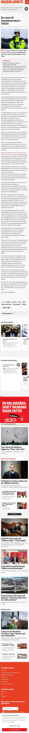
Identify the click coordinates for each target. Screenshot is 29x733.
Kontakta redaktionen (7, 675)
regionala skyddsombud (6, 304)
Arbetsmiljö (8, 302)
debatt (19, 302)
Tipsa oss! (4, 677)
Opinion (23, 302)
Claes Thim (14, 302)
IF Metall (3, 692)
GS (2, 694)
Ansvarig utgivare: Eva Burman (10, 673)
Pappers (3, 696)
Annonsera (4, 681)
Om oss (3, 670)
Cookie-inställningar (7, 684)
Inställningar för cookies (14, 725)
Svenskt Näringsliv (16, 304)
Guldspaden (4, 679)
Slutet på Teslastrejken (8, 459)
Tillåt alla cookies (14, 729)
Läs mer (12, 722)
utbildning (24, 304)
